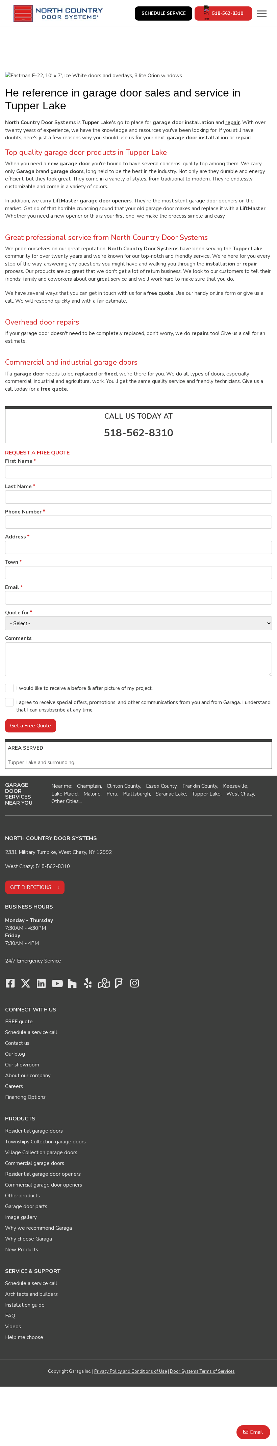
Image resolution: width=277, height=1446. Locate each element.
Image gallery (21, 1217)
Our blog (15, 1054)
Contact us (17, 1043)
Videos (13, 1326)
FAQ (10, 1315)
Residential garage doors (34, 1131)
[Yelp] (88, 985)
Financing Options (25, 1097)
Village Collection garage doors (41, 1152)
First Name (18, 461)
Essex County (161, 786)
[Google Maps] (103, 985)
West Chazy (240, 793)
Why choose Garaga (28, 1238)
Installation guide (25, 1305)
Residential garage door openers (43, 1174)
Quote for (17, 612)
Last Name (18, 486)
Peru (111, 793)
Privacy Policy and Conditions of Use (130, 1371)
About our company (28, 1075)
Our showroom (22, 1064)
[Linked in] (41, 985)
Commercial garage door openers (43, 1184)
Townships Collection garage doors (45, 1141)
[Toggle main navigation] (262, 13)
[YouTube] (57, 985)
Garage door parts (26, 1206)
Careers (14, 1086)
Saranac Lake (171, 793)
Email (256, 1432)
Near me (61, 786)
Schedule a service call (31, 1032)
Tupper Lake (206, 793)
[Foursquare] (119, 985)
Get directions (30, 887)
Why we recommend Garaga (38, 1228)
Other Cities (65, 801)
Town (11, 562)
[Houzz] (72, 985)
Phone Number (23, 511)
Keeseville (235, 786)
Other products (22, 1195)
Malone (92, 793)
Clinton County (123, 786)
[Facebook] (10, 985)
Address (15, 536)
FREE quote (19, 1021)
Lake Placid (64, 793)
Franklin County (199, 786)
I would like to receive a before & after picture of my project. (84, 688)
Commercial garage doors (34, 1163)
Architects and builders (31, 1294)
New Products (21, 1249)
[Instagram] (134, 985)
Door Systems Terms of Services (202, 1371)
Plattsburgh (136, 793)
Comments (18, 638)
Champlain (89, 786)
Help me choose (24, 1337)
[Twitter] (26, 985)
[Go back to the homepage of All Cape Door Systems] (58, 13)
